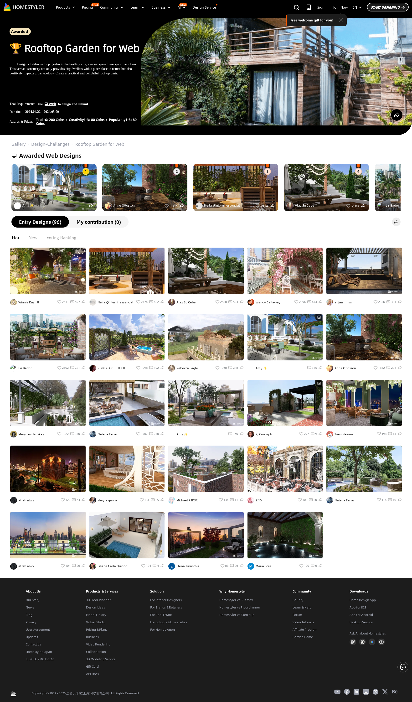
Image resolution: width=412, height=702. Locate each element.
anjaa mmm (343, 302)
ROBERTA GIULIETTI (111, 368)
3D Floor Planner (98, 600)
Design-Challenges (50, 144)
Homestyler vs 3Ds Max (236, 600)
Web (52, 103)
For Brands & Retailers (166, 607)
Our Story (32, 600)
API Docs (92, 673)
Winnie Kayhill (28, 302)
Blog (29, 614)
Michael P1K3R (187, 500)
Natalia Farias (108, 434)
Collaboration (96, 651)
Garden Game (303, 636)
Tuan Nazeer (344, 434)
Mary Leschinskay (31, 434)
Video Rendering (98, 644)
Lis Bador (25, 368)
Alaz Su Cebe (304, 205)
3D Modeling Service (101, 659)
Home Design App (363, 600)
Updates (32, 636)
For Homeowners (162, 629)
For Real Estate (161, 614)
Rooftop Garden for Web (99, 144)
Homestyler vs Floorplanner (239, 607)
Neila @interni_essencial (222, 205)
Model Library (96, 614)
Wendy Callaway (268, 302)
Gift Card (92, 666)
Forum (297, 614)
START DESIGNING (385, 7)
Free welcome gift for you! (311, 20)
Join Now (340, 7)
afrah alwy (26, 500)
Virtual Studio (95, 622)
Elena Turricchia (187, 566)
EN (355, 7)
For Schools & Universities (168, 622)
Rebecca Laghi (187, 368)
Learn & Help (302, 607)
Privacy (31, 622)
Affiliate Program (305, 629)
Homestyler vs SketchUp (236, 614)
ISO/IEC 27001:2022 (40, 659)
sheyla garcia (107, 500)
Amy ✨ (28, 205)
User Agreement (38, 629)
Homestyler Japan (39, 651)
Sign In (323, 7)
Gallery (18, 144)
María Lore (263, 566)
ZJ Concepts (264, 434)
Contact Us (33, 644)
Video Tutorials (303, 622)
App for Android (361, 614)
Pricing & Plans (96, 629)
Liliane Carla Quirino (112, 566)
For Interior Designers (166, 600)
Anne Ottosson (124, 205)
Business (92, 636)
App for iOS (358, 607)
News (30, 607)
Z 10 (259, 500)
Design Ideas (95, 607)
